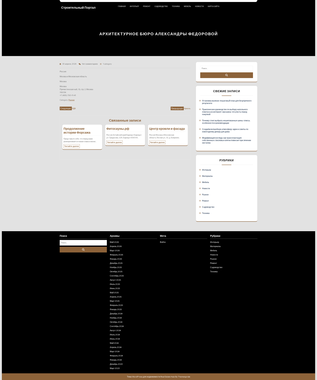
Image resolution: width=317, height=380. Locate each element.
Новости (199, 6)
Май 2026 (114, 242)
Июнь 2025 (115, 288)
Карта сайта (213, 6)
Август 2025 (115, 280)
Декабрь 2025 (116, 263)
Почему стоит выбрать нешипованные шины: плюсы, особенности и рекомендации (226, 121)
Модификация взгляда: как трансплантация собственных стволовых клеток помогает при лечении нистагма (226, 140)
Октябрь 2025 (116, 271)
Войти (163, 242)
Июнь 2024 (115, 339)
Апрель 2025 (116, 297)
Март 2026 (115, 250)
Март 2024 (114, 351)
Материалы (207, 176)
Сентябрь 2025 (117, 275)
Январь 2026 (116, 259)
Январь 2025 (116, 309)
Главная (122, 6)
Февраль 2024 (116, 355)
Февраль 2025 (116, 305)
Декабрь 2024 (116, 313)
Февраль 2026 (116, 254)
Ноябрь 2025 (116, 267)
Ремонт (146, 6)
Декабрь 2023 (116, 364)
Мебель (187, 6)
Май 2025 (114, 292)
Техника (176, 6)
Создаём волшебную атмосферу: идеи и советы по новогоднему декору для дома (225, 130)
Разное (71, 100)
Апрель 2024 (115, 347)
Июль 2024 (115, 334)
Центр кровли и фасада (167, 129)
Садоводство (161, 6)
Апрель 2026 (116, 246)
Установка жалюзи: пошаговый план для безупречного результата (226, 101)
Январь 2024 (116, 360)
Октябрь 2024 (116, 322)
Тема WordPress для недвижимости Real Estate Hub (151, 376)
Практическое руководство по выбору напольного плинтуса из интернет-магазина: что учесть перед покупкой (225, 112)
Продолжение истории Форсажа (77, 130)
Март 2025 (115, 301)
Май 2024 (114, 343)
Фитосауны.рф (117, 129)
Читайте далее (71, 146)
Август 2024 (115, 330)
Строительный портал (78, 7)
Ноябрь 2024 (116, 318)
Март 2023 (115, 368)
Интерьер (134, 6)
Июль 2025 (115, 284)
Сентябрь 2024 (117, 326)
